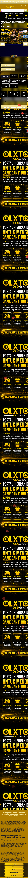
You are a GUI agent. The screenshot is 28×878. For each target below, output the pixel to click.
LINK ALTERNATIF (14, 872)
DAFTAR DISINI (8, 65)
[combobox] (12, 10)
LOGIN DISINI (8, 69)
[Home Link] (9, 6)
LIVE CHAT (15, 875)
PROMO (14, 864)
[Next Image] (25, 44)
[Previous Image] (2, 44)
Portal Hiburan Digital (14, 107)
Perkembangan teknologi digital (9, 820)
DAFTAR (14, 869)
